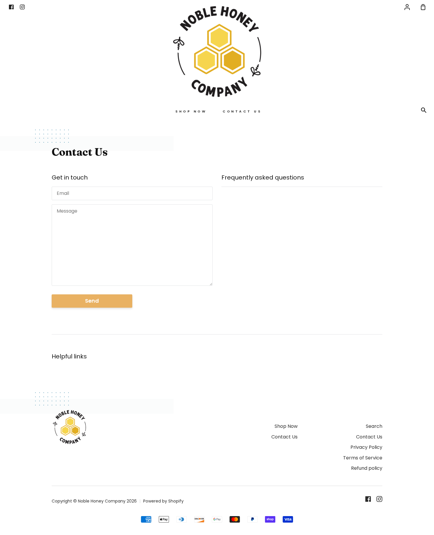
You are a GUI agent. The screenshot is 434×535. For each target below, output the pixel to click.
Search (374, 426)
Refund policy (366, 468)
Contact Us (242, 111)
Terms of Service (362, 457)
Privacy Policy (366, 447)
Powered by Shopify (163, 501)
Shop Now (191, 111)
